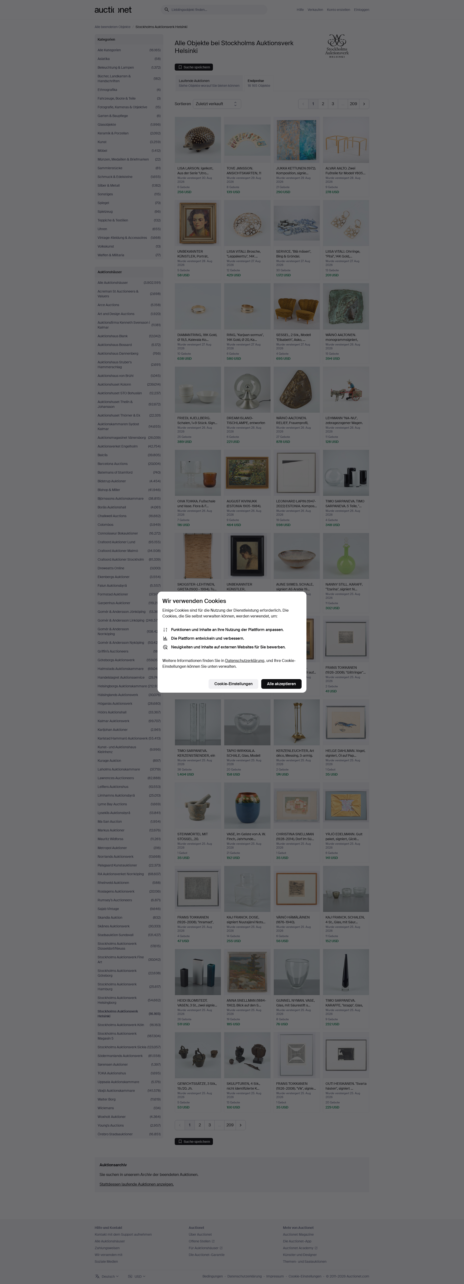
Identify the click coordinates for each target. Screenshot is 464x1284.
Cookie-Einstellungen (233, 683)
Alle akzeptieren (281, 683)
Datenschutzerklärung (244, 660)
